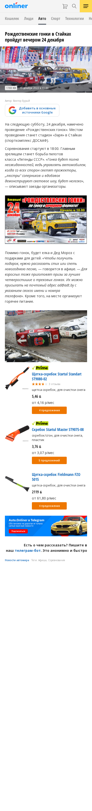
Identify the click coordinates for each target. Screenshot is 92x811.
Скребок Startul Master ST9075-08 (58, 429)
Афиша (42, 560)
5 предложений (49, 460)
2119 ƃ (37, 492)
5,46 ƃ (36, 396)
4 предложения (49, 410)
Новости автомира (17, 560)
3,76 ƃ (36, 446)
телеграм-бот (28, 550)
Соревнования (56, 560)
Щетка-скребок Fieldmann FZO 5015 (56, 477)
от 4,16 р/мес (43, 402)
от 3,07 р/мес (43, 452)
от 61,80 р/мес (44, 498)
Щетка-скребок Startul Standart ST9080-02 (56, 376)
